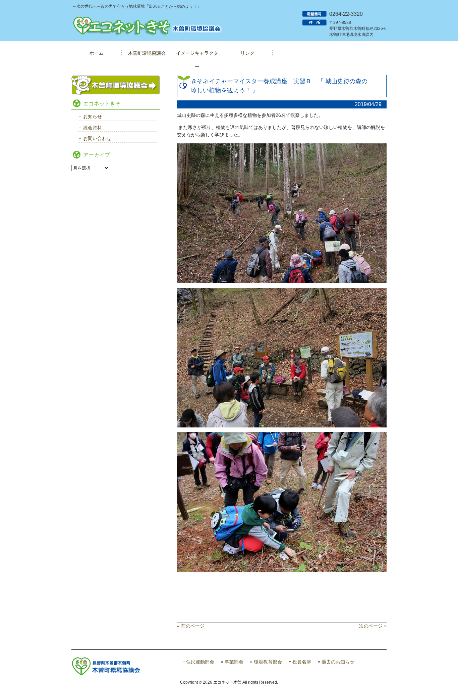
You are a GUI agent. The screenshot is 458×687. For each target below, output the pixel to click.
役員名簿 (301, 662)
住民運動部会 (200, 662)
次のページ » (373, 626)
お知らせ (92, 116)
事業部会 (234, 662)
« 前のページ (191, 626)
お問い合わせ (97, 138)
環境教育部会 (268, 662)
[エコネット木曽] (146, 35)
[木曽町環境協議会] (115, 93)
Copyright (189, 682)
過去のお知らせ (338, 662)
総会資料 (92, 127)
